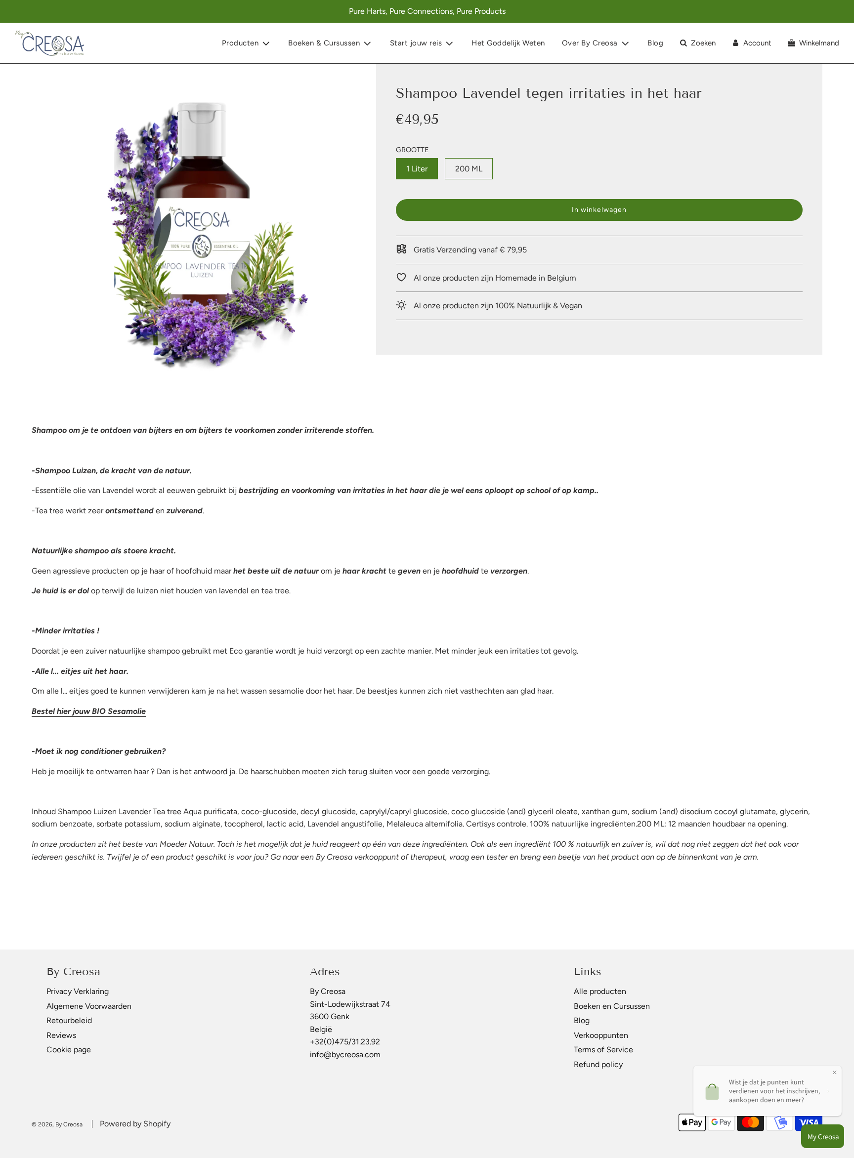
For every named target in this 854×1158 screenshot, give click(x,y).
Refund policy (598, 1064)
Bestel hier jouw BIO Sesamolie (89, 711)
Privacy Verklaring (77, 991)
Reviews (61, 1035)
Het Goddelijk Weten (508, 43)
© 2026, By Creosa (57, 1124)
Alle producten (600, 991)
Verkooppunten (601, 1035)
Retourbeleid (69, 1020)
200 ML (468, 168)
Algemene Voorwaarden (88, 1006)
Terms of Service (603, 1049)
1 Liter (416, 168)
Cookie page (68, 1049)
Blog (655, 43)
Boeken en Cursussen (612, 1006)
